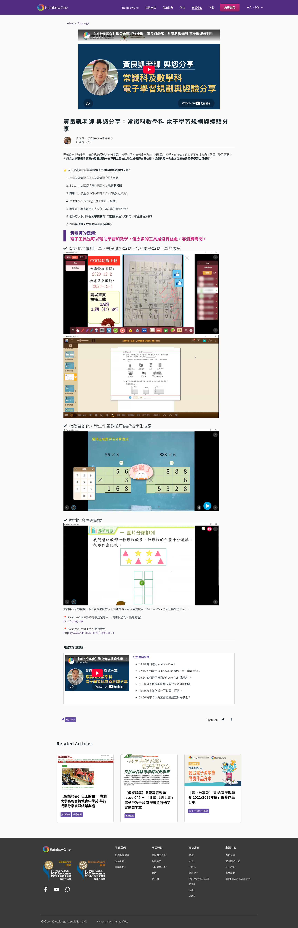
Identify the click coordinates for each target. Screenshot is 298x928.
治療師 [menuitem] (192, 896)
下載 (211, 7)
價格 (182, 7)
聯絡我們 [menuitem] (120, 867)
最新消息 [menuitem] (230, 855)
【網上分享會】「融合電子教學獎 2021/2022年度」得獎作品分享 (211, 797)
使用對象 (168, 7)
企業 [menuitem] (191, 890)
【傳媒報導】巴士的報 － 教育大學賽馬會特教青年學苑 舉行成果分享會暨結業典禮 (84, 801)
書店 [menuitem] (154, 872)
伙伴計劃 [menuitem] (120, 861)
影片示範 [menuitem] (230, 872)
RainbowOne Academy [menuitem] (237, 878)
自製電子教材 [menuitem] (159, 855)
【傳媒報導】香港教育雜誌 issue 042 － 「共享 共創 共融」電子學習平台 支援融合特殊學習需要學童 (149, 800)
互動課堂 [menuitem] (156, 861)
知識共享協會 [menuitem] (122, 855)
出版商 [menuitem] (192, 867)
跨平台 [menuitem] (155, 878)
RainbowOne (130, 7)
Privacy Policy (103, 921)
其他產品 (150, 7)
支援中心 (197, 7)
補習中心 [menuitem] (193, 872)
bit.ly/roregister (73, 621)
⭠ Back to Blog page (78, 23)
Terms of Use (121, 921)
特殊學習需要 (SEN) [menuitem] (199, 878)
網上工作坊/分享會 (198, 811)
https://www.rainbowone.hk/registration (88, 632)
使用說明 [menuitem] (230, 867)
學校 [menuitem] (191, 855)
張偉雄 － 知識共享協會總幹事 (94, 138)
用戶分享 (70, 719)
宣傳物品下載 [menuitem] (232, 861)
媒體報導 (77, 814)
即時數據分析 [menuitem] (159, 867)
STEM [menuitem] (192, 884)
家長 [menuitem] (191, 861)
